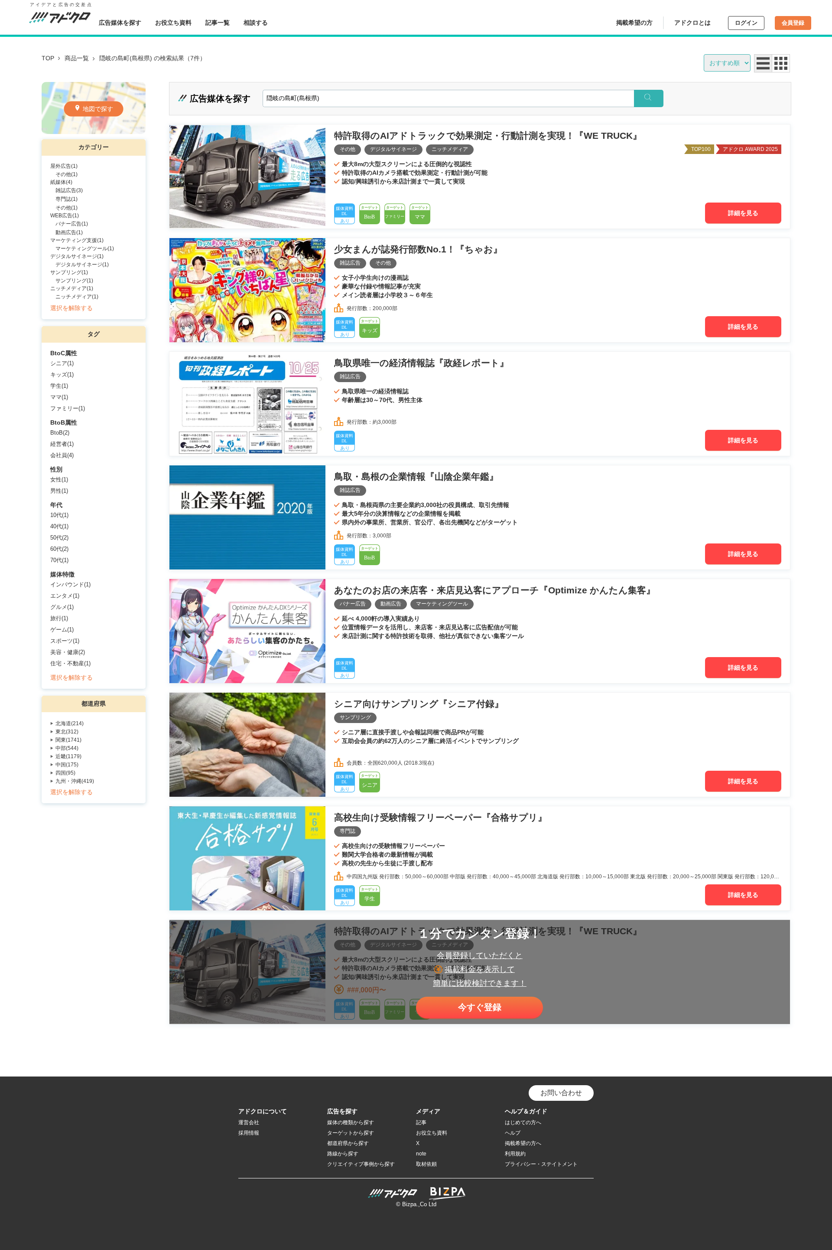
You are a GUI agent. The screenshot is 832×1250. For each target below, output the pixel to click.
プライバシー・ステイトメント (541, 1164)
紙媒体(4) (61, 182)
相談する (256, 22)
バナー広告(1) (71, 224)
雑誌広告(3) (69, 190)
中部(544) (66, 748)
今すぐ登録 (479, 1007)
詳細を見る (743, 212)
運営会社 (248, 1122)
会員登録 (793, 23)
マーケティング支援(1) (77, 240)
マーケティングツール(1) (84, 248)
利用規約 (515, 1154)
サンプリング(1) (69, 272)
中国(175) (66, 765)
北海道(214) (69, 723)
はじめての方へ (523, 1122)
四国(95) (65, 773)
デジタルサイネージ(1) (77, 256)
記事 (421, 1122)
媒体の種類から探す (350, 1122)
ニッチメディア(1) (71, 288)
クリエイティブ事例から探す (361, 1164)
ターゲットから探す (350, 1133)
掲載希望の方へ (523, 1143)
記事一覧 (217, 22)
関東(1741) (68, 740)
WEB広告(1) (64, 216)
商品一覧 (77, 58)
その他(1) (66, 174)
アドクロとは (692, 22)
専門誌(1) (66, 199)
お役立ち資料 (173, 22)
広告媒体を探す (120, 22)
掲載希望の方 (634, 22)
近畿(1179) (68, 756)
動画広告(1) (69, 232)
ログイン (746, 23)
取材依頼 (426, 1164)
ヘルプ (512, 1133)
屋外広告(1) (64, 166)
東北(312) (66, 732)
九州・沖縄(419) (74, 781)
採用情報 (248, 1133)
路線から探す (342, 1154)
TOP (48, 58)
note (421, 1154)
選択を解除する (71, 307)
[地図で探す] (94, 131)
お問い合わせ (561, 1092)
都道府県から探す (348, 1143)
